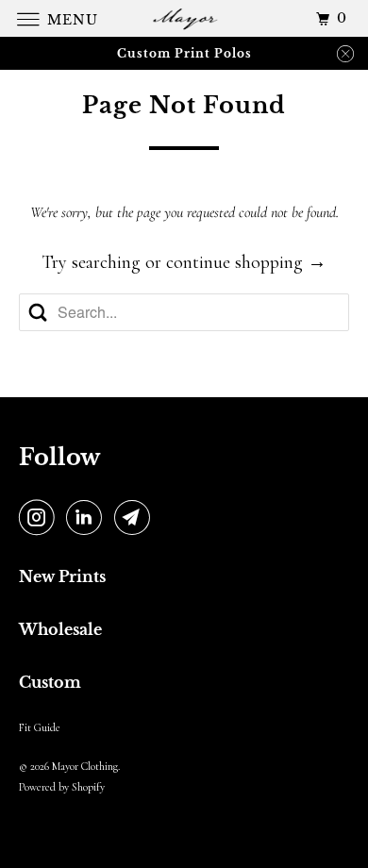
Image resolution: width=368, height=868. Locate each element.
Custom (50, 682)
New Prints (62, 576)
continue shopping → (246, 262)
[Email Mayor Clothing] (136, 519)
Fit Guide (39, 727)
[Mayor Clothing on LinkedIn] (87, 519)
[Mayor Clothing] (184, 18)
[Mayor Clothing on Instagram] (40, 519)
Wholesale (60, 629)
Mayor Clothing (85, 766)
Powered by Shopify (62, 786)
